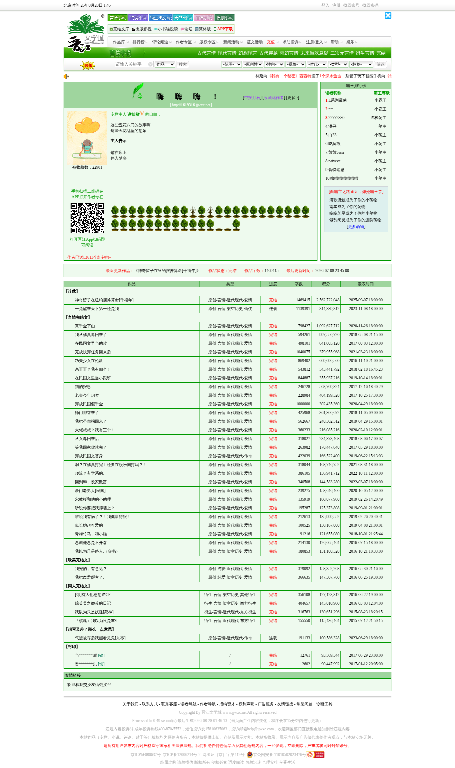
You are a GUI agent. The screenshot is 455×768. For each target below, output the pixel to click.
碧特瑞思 (336, 169)
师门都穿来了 (87, 412)
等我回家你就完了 (91, 447)
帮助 (335, 42)
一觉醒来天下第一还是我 (97, 308)
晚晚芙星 (337, 213)
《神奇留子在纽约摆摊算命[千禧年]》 (167, 270)
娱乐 (350, 42)
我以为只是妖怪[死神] (94, 612)
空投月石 (252, 97)
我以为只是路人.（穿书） (97, 551)
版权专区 (208, 42)
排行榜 (139, 42)
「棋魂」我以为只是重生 (97, 620)
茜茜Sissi (336, 152)
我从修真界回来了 (91, 334)
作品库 (119, 42)
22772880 (336, 117)
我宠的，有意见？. (91, 568)
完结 (381, 53)
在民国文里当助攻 (91, 343)
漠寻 (332, 126)
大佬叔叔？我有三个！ (95, 430)
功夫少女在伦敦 (89, 360)
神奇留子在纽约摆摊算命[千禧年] (104, 300)
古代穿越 (268, 53)
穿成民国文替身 (89, 456)
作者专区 (184, 42)
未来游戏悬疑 (314, 53)
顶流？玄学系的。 (91, 473)
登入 (325, 5)
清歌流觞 (337, 200)
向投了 (291, 76)
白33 (332, 135)
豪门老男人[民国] (90, 490)
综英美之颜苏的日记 (93, 603)
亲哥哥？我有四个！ (93, 369)
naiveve (334, 161)
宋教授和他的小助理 (93, 499)
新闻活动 (231, 42)
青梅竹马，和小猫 (91, 534)
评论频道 (160, 42)
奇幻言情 (289, 53)
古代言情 (206, 53)
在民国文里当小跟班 (93, 378)
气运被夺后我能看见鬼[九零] (100, 638)
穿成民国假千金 (89, 404)
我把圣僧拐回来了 (91, 421)
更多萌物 (356, 226)
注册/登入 (314, 42)
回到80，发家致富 (91, 482)
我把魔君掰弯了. (89, 577)
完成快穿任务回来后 (93, 352)
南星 (333, 206)
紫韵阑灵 (337, 220)
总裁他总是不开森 (91, 542)
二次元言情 (342, 53)
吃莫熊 (334, 143)
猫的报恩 (83, 386)
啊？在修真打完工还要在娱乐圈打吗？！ (111, 464)
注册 (336, 5)
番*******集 (90, 664)
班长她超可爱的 (89, 525)
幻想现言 (247, 53)
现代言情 (227, 53)
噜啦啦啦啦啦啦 (344, 178)
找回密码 (370, 5)
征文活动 (255, 42)
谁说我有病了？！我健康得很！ (103, 516)
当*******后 (90, 655)
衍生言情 (365, 53)
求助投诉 (290, 42)
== (330, 109)
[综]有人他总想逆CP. (93, 594)
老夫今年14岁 (87, 395)
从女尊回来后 (87, 438)
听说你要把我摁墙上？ (95, 508)
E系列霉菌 (337, 100)
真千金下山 (85, 326)
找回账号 (351, 5)
